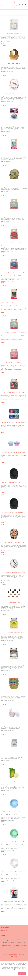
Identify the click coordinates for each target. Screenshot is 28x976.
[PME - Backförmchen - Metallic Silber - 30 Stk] (14, 653)
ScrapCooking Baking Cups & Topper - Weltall (14, 901)
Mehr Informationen (19, 969)
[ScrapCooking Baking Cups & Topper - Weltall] (14, 893)
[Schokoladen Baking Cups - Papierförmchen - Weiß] (14, 863)
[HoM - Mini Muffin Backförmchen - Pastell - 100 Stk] (14, 444)
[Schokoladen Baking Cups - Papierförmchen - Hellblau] (14, 803)
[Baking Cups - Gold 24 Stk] (14, 54)
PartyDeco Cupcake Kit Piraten (14, 602)
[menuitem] (2, 5)
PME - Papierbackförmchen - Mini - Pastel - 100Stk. (14, 692)
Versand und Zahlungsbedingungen (10, 954)
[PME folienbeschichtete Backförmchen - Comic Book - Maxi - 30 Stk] (14, 743)
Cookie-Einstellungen (12, 949)
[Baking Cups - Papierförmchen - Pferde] (14, 84)
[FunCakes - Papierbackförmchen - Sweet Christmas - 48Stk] (14, 294)
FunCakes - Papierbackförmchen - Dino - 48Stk (14, 183)
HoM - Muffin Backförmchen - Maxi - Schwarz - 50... (14, 482)
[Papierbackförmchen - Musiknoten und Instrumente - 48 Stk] (14, 563)
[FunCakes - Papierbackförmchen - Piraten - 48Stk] (14, 264)
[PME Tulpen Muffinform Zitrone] (14, 773)
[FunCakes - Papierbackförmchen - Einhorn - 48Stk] (14, 204)
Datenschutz (20, 949)
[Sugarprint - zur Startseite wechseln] (14, 2)
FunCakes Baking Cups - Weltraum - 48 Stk (14, 392)
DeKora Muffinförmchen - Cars (14, 123)
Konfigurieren (22, 973)
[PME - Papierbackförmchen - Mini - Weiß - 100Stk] (14, 713)
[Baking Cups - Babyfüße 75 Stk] (14, 24)
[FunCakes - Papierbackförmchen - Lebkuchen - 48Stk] (14, 234)
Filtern (4, 12)
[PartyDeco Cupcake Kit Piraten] (14, 593)
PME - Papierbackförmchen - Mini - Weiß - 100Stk (14, 722)
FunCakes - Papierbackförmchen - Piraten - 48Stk (14, 272)
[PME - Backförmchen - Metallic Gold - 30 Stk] (14, 623)
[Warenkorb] (25, 5)
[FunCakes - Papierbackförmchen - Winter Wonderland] (14, 324)
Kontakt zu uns (20, 952)
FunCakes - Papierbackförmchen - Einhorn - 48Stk (14, 213)
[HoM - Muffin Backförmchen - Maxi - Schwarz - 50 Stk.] (14, 474)
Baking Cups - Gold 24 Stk (14, 63)
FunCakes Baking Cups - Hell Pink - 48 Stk (14, 362)
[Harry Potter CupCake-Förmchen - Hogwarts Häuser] (14, 414)
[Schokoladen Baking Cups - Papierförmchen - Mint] (14, 833)
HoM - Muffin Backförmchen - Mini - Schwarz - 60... (14, 512)
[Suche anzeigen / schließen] (15, 5)
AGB (5, 949)
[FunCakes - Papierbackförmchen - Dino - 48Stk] (14, 174)
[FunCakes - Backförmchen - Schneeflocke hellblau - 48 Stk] (14, 144)
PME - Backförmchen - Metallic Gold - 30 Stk (14, 632)
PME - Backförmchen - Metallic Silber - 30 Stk (14, 662)
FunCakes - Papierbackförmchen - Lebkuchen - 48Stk (14, 242)
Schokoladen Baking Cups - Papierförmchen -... (14, 811)
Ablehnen (5, 973)
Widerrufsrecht (22, 954)
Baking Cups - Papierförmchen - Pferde (14, 93)
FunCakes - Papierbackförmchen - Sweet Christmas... (14, 302)
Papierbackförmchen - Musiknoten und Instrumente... (14, 572)
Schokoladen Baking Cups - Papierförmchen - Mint (14, 841)
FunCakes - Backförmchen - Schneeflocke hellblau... (14, 153)
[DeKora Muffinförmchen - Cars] (14, 114)
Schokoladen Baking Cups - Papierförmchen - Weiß (14, 871)
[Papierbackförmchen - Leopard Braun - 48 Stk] (14, 533)
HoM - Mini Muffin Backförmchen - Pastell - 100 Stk (14, 452)
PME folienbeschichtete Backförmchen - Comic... (14, 752)
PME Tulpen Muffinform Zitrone (14, 781)
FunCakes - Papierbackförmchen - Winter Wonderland (14, 332)
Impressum (13, 952)
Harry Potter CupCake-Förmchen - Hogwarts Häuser (14, 422)
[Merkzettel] (19, 5)
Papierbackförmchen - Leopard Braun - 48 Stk (14, 542)
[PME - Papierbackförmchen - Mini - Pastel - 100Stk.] (14, 683)
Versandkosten (22, 939)
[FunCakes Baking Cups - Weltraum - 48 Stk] (14, 384)
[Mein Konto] (22, 5)
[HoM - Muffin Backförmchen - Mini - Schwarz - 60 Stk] (14, 504)
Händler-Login (7, 952)
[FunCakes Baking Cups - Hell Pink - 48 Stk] (14, 354)
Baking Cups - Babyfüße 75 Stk (14, 33)
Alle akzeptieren (13, 973)
